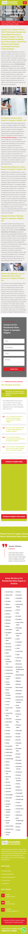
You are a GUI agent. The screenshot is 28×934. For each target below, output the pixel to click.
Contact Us (6, 883)
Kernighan (19, 619)
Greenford (8, 788)
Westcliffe (18, 823)
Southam (18, 775)
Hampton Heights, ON (12, 911)
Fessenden (9, 755)
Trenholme (19, 805)
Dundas (8, 730)
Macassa (18, 660)
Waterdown (19, 815)
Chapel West (9, 673)
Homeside (19, 595)
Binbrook (8, 620)
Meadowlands (20, 675)
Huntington (19, 598)
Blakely (8, 626)
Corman (8, 701)
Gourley (8, 782)
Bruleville (8, 643)
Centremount (9, 667)
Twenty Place (19, 808)
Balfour (8, 604)
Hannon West (9, 826)
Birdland (8, 623)
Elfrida (7, 743)
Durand (8, 733)
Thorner (18, 802)
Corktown (8, 698)
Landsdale (19, 642)
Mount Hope (19, 687)
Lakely (18, 639)
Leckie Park (19, 651)
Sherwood (19, 772)
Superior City (19, 796)
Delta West (9, 722)
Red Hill (18, 740)
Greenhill (8, 791)
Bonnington (9, 629)
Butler (7, 653)
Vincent (18, 812)
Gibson (8, 762)
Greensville (9, 798)
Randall (18, 736)
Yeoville (18, 830)
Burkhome (8, 650)
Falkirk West (9, 752)
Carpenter (8, 656)
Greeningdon (9, 794)
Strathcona (19, 790)
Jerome (18, 610)
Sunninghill (19, 793)
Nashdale (18, 693)
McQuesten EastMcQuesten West (20, 669)
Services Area (6, 880)
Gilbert (7, 765)
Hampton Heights (11, 22)
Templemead (19, 799)
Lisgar (17, 654)
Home (3, 22)
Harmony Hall (9, 829)
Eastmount (9, 736)
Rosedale (18, 760)
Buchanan (8, 646)
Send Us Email (10, 904)
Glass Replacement (8, 874)
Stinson (18, 783)
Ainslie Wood (9, 592)
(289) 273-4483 (10, 896)
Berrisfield (8, 617)
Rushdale (18, 763)
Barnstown (9, 607)
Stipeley (18, 787)
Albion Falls (9, 595)
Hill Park (18, 592)
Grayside (8, 785)
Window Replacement (9, 877)
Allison (7, 598)
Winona (18, 826)
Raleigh (18, 733)
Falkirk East (9, 749)
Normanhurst (19, 697)
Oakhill (18, 711)
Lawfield (18, 645)
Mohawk (18, 684)
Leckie (18, 648)
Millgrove (18, 681)
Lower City (19, 657)
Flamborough (9, 758)
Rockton (18, 754)
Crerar (7, 704)
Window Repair (7, 871)
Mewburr (18, 678)
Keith (17, 613)
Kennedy (18, 616)
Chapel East (9, 670)
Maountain (19, 664)
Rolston (18, 757)
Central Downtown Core (9, 662)
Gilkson (8, 768)
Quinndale (19, 730)
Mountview (19, 690)
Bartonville (9, 610)
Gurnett (8, 801)
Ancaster (8, 601)
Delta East (8, 718)
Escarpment (9, 746)
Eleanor (8, 740)
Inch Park (18, 601)
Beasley (8, 613)
